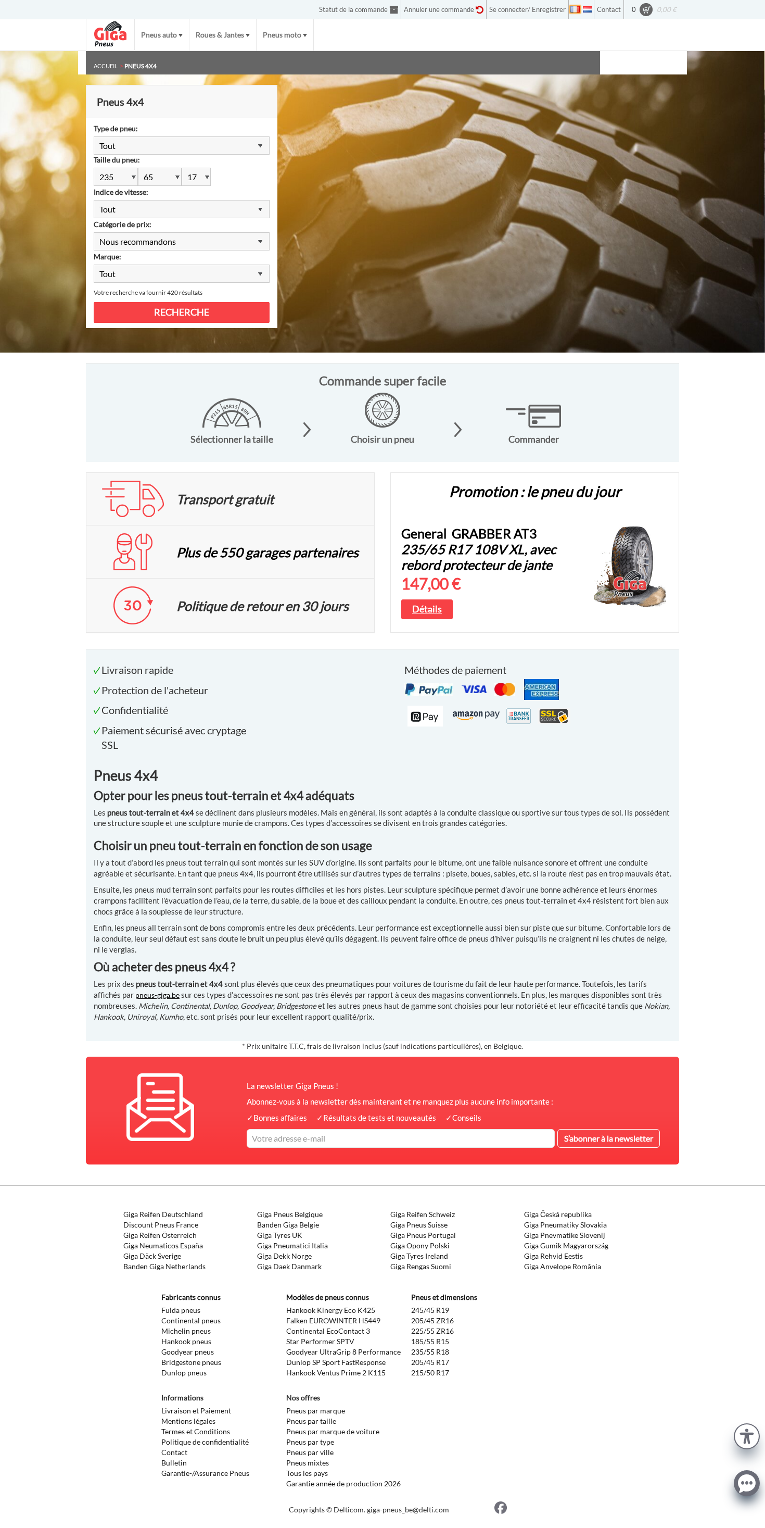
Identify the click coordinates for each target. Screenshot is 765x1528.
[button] (747, 1435)
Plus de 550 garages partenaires (267, 552)
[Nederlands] (587, 9)
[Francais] (575, 9)
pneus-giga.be (157, 995)
